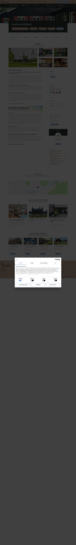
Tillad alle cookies (53, 284)
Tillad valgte (38, 284)
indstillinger (57, 271)
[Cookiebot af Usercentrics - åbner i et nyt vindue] (55, 259)
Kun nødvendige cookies (23, 284)
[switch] (32, 280)
